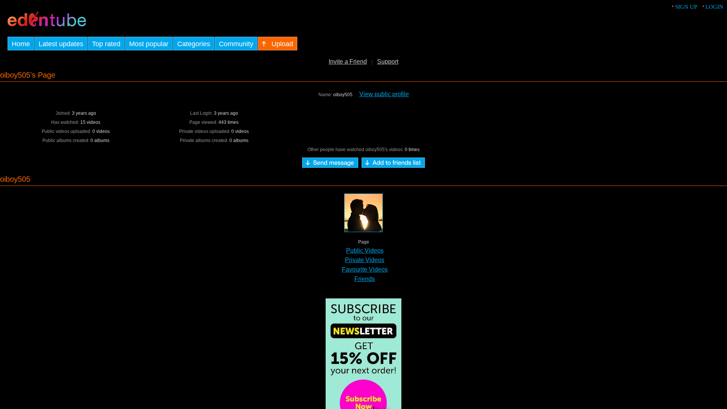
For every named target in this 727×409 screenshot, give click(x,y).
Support (387, 61)
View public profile (384, 94)
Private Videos (364, 260)
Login (714, 7)
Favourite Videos (365, 269)
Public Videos (365, 250)
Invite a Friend (348, 61)
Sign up (686, 7)
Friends (364, 279)
